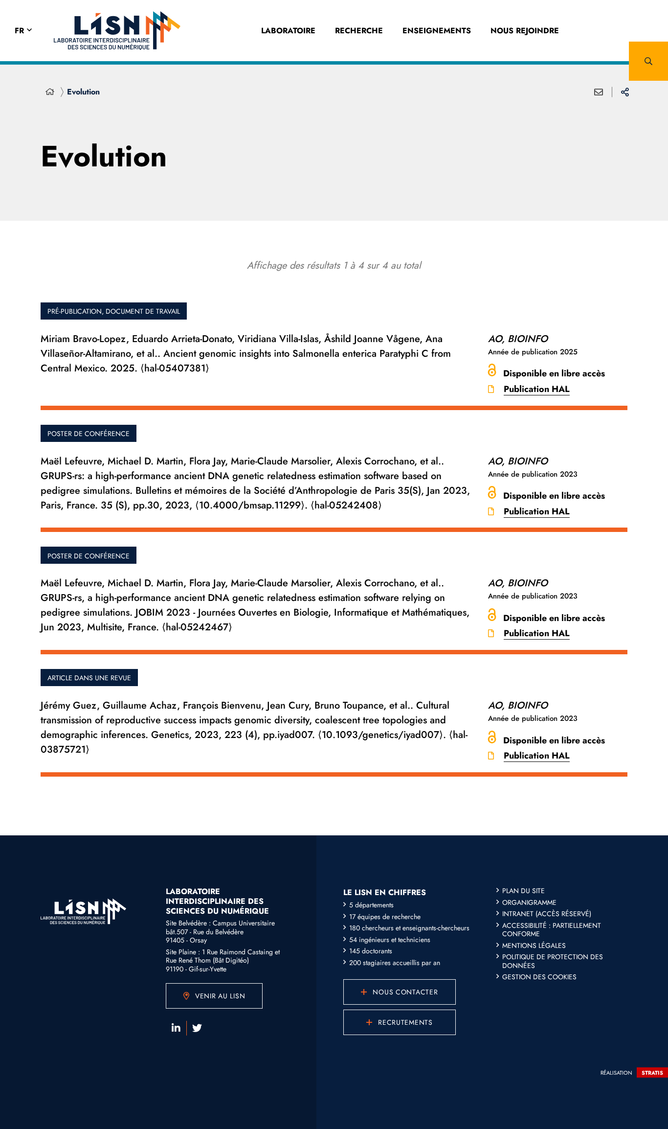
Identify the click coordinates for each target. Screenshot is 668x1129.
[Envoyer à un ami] (598, 92)
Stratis (652, 1073)
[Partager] (625, 92)
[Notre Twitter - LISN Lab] (197, 1028)
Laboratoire (288, 30)
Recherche (359, 30)
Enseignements (436, 30)
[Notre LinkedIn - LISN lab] (176, 1028)
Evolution (83, 91)
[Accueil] (49, 92)
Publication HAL (537, 389)
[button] (648, 61)
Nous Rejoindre (524, 30)
